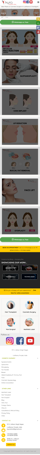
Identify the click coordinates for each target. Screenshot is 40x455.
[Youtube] (31, 2)
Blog (2, 400)
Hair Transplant (11, 312)
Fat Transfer (5, 370)
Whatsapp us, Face (21, 22)
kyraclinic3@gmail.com (14, 429)
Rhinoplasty (5, 367)
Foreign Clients (6, 405)
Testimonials (10, 277)
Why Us (3, 408)
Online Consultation (7, 383)
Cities (3, 416)
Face (6, 17)
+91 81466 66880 (12, 434)
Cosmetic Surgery (29, 312)
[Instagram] (24, 2)
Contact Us (10, 444)
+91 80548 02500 (12, 435)
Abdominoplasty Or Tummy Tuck (11, 375)
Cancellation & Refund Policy (10, 410)
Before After (10, 268)
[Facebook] (27, 2)
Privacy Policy (5, 413)
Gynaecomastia (6, 362)
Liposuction (4, 364)
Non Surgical (10, 329)
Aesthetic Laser (29, 329)
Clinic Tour (4, 403)
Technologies (29, 277)
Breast (3, 372)
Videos (29, 268)
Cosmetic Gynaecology (8, 380)
